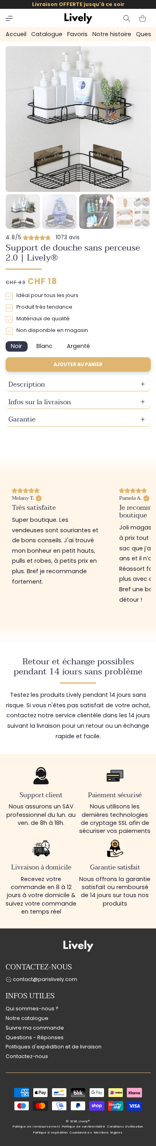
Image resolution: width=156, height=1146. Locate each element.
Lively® (84, 1121)
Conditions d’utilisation (125, 1126)
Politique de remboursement (36, 1126)
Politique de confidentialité (84, 1126)
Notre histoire (111, 34)
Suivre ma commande (35, 1027)
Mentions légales (108, 1132)
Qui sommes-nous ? (32, 1008)
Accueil (16, 34)
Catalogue (46, 34)
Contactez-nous (27, 1056)
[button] (9, 18)
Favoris (77, 34)
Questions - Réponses (35, 1037)
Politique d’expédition (50, 1132)
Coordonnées (81, 1132)
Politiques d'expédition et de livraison (54, 1046)
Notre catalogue (27, 1018)
